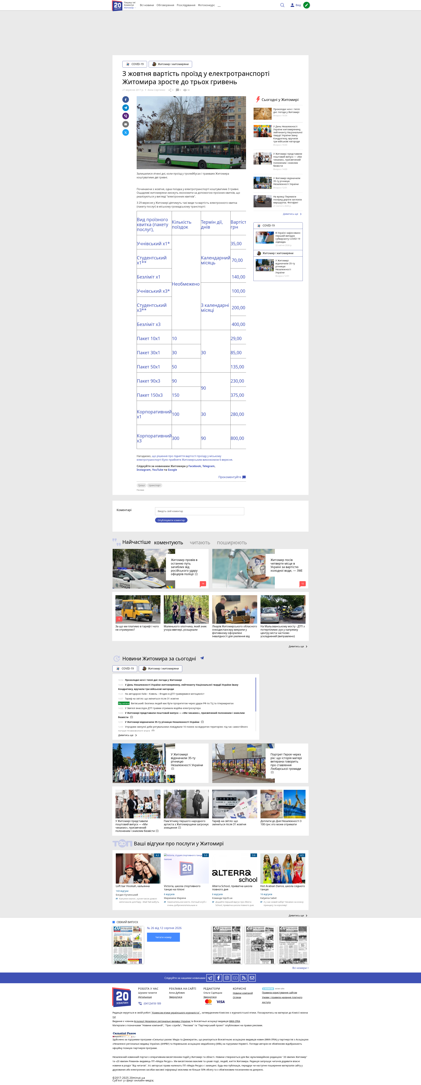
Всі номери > (300, 968)
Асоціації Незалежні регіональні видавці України (162, 1021)
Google (172, 470)
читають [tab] (200, 542)
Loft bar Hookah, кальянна (133, 886)
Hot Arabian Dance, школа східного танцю (282, 887)
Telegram (208, 466)
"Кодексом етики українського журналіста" (175, 1012)
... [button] (219, 5)
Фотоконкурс (206, 5)
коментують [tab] (168, 542)
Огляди (237, 997)
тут (114, 1016)
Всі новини (147, 5)
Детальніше (145, 997)
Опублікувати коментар (171, 520)
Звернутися (175, 997)
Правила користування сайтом (279, 992)
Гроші (141, 485)
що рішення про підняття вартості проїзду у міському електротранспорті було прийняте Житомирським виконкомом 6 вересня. (185, 457)
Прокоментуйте (232, 477)
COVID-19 (138, 64)
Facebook (194, 466)
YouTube (157, 470)
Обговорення (165, 5)
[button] (202, 658)
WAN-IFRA (234, 1021)
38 (186, 90)
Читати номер (163, 937)
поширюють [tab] (232, 542)
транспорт (155, 485)
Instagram (144, 470)
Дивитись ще (293, 214)
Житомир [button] (129, 7)
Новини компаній (243, 993)
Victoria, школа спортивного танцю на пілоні (182, 887)
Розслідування (186, 5)
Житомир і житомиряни (173, 64)
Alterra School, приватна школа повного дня (232, 887)
